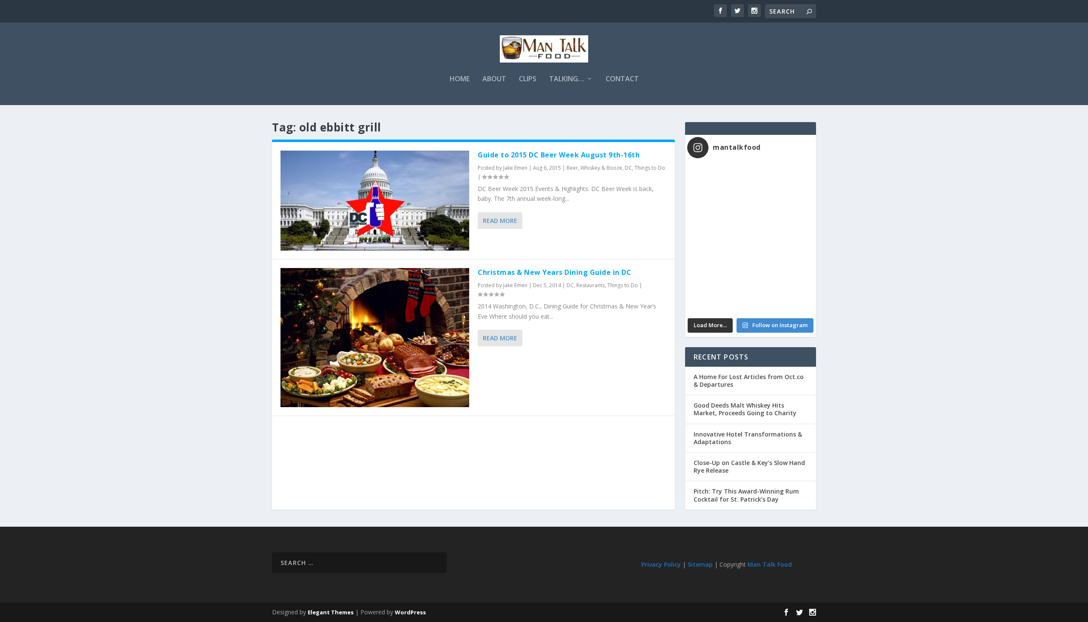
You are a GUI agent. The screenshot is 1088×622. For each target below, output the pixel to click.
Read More (500, 221)
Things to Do (650, 167)
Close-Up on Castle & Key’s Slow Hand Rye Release (749, 466)
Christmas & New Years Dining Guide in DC (554, 272)
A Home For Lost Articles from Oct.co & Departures (749, 380)
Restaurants (590, 285)
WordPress (410, 612)
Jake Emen (515, 167)
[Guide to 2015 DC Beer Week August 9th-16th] (374, 201)
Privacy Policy (661, 564)
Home (460, 79)
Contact (622, 79)
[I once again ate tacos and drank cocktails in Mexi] (718, 220)
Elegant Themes (331, 612)
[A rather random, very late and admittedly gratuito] (782, 295)
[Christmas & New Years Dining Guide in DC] (374, 337)
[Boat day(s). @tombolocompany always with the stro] (718, 258)
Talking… (566, 79)
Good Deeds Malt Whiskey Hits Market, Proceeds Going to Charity (745, 409)
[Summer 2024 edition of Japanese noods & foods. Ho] (718, 295)
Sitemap (700, 564)
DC (628, 167)
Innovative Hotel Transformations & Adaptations (748, 438)
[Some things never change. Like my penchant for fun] (718, 183)
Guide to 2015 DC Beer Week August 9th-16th (559, 155)
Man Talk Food (770, 564)
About (494, 79)
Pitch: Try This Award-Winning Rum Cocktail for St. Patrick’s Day (746, 495)
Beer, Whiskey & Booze (594, 167)
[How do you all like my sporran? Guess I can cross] (782, 183)
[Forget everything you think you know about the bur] (782, 220)
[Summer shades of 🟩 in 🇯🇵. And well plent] (782, 258)
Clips (527, 79)
